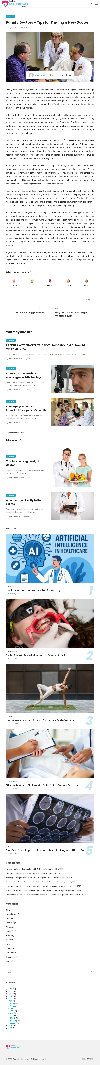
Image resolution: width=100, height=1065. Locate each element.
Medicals (10, 940)
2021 (11, 1001)
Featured (10, 923)
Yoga (10, 716)
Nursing (9, 948)
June (12, 1011)
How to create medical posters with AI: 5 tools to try (33, 590)
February (13, 1021)
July (12, 1008)
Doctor (10, 17)
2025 (10, 991)
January (13, 1023)
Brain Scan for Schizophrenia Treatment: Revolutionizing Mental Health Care (46, 850)
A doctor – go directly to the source (23, 502)
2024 (10, 994)
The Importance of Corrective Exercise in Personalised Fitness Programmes (38, 890)
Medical (9, 935)
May (12, 1013)
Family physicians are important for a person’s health (26, 408)
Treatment (12, 781)
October (13, 1006)
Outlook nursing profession (30, 312)
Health (11, 586)
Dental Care (13, 651)
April (12, 1016)
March (12, 1018)
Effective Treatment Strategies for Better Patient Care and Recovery (42, 785)
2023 (10, 996)
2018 (10, 1028)
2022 (10, 999)
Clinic (8, 910)
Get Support (87, 1059)
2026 (10, 989)
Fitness (9, 927)
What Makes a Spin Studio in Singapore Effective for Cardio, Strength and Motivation (42, 894)
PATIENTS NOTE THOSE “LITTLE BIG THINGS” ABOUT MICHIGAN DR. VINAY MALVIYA (46, 347)
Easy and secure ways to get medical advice (71, 314)
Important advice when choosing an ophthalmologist (24, 375)
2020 (10, 1025)
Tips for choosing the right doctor (22, 463)
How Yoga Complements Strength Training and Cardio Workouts (40, 720)
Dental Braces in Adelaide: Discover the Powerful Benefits (36, 655)
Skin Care (10, 952)
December (14, 1003)
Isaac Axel (41, 75)
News (8, 944)
